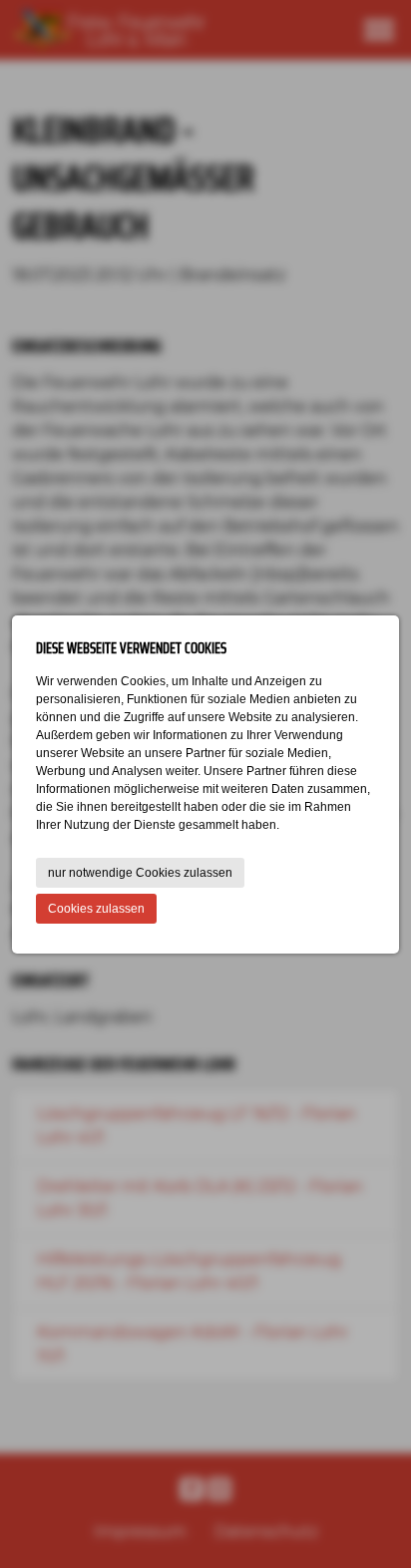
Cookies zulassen (96, 909)
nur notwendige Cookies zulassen (140, 873)
